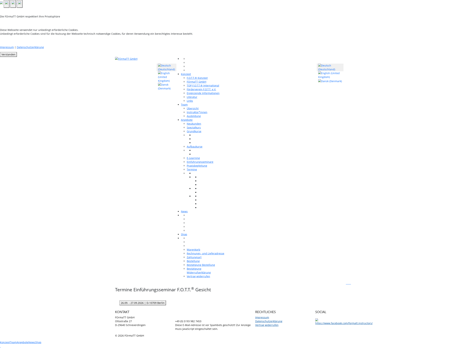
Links (190, 100)
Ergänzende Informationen (203, 93)
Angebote (187, 120)
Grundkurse (194, 131)
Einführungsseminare (200, 162)
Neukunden (194, 123)
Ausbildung (194, 116)
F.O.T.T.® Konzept (197, 78)
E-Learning (193, 158)
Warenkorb (193, 249)
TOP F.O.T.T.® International (203, 85)
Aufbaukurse (194, 146)
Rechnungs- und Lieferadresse (205, 253)
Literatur (192, 97)
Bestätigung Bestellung (201, 265)
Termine (192, 169)
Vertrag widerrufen (198, 276)
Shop (184, 234)
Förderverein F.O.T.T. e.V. (201, 89)
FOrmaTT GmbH (196, 81)
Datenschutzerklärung (30, 47)
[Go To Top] (0, 346)
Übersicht (193, 108)
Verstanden (8, 54)
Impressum (7, 47)
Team (184, 104)
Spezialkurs (194, 127)
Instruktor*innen (197, 112)
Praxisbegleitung (197, 165)
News (184, 211)
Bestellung (193, 261)
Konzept (186, 74)
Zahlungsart (194, 257)
